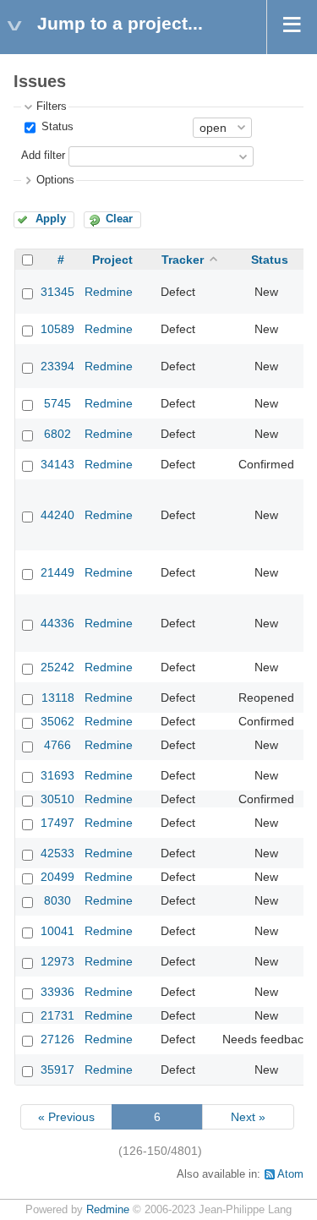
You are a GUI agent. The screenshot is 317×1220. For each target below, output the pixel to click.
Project (112, 259)
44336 (57, 623)
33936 (57, 991)
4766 (57, 745)
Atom (290, 1174)
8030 (57, 900)
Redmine (109, 291)
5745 (57, 403)
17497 (57, 822)
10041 (57, 931)
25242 (57, 667)
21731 (57, 1015)
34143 (57, 464)
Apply (51, 219)
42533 (57, 853)
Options (55, 180)
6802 (57, 433)
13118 (57, 697)
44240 (57, 515)
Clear (119, 219)
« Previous (66, 1117)
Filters (51, 106)
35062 (57, 721)
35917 (57, 1069)
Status (56, 127)
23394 (57, 366)
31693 (57, 775)
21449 (57, 572)
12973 (57, 961)
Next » (248, 1117)
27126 (57, 1039)
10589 (57, 329)
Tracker (182, 259)
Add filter (43, 155)
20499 (57, 877)
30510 (57, 799)
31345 (57, 291)
